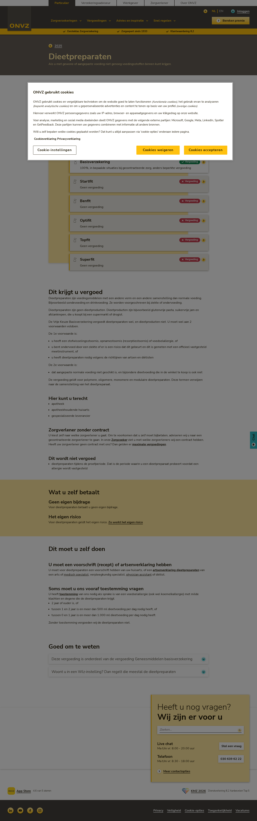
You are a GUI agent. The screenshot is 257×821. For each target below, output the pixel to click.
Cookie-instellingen (54, 150)
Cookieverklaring (45, 139)
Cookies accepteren (206, 150)
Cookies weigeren (158, 150)
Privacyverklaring (68, 139)
